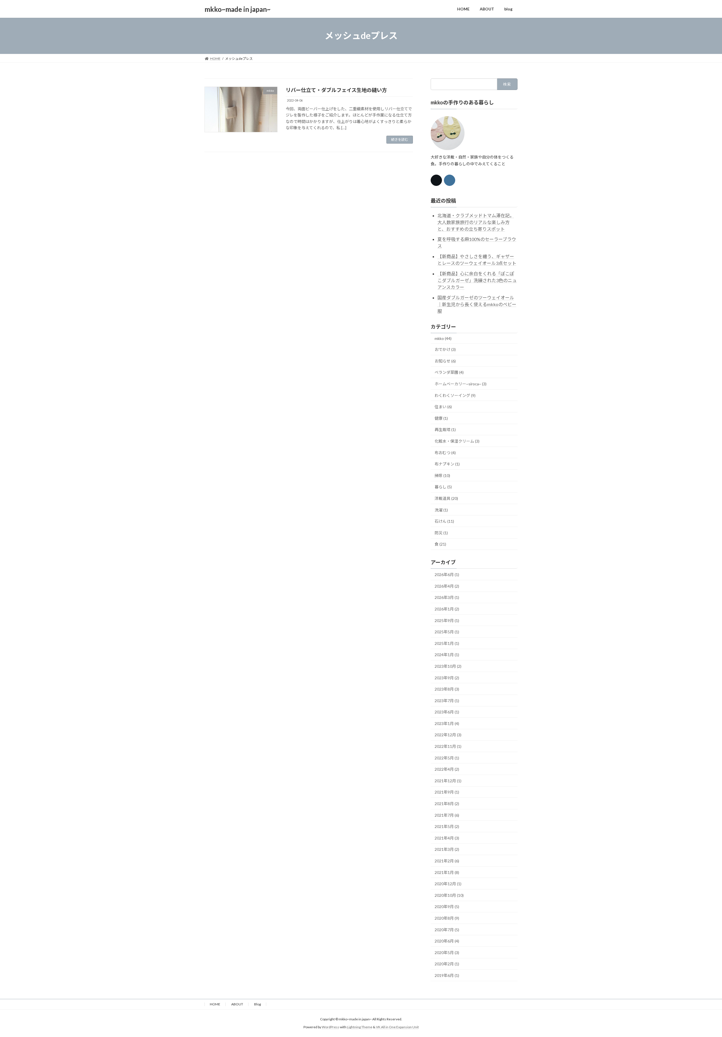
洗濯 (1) (441, 509)
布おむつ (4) (445, 452)
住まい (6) (443, 406)
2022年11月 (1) (448, 746)
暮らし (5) (443, 486)
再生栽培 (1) (445, 429)
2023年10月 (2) (448, 666)
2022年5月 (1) (447, 757)
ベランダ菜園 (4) (449, 372)
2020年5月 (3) (447, 952)
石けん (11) (444, 521)
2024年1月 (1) (447, 654)
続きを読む (399, 139)
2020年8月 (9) (447, 918)
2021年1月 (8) (447, 872)
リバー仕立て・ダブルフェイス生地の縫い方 (336, 90)
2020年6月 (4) (447, 941)
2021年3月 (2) (447, 849)
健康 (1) (441, 418)
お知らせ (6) (445, 360)
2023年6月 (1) (447, 711)
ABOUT (237, 1004)
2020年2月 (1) (447, 963)
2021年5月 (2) (447, 826)
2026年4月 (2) (447, 585)
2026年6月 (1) (447, 574)
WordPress (330, 1027)
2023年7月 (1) (447, 700)
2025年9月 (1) (447, 620)
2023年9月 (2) (447, 677)
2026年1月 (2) (447, 609)
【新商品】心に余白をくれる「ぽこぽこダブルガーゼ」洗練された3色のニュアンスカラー (477, 280)
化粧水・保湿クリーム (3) (457, 441)
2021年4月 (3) (447, 837)
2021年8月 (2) (447, 803)
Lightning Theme (359, 1027)
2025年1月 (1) (447, 643)
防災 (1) (441, 532)
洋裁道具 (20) (446, 498)
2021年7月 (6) (447, 814)
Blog (257, 1004)
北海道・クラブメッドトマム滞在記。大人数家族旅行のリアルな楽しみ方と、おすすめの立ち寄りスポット (475, 221)
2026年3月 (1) (447, 597)
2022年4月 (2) (447, 769)
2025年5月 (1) (447, 631)
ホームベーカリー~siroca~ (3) (461, 383)
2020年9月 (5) (447, 906)
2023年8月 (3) (447, 689)
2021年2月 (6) (447, 860)
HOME (215, 1004)
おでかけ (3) (445, 349)
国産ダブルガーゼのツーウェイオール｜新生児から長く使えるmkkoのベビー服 (476, 304)
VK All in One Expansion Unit (397, 1027)
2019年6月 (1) (447, 975)
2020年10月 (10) (449, 895)
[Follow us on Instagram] (449, 180)
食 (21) (440, 544)
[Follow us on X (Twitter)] (436, 180)
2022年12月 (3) (448, 734)
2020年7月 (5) (447, 929)
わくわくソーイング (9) (455, 395)
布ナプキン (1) (447, 464)
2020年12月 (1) (448, 883)
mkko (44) (443, 338)
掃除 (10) (442, 475)
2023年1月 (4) (447, 723)
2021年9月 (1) (447, 792)
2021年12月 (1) (448, 780)
